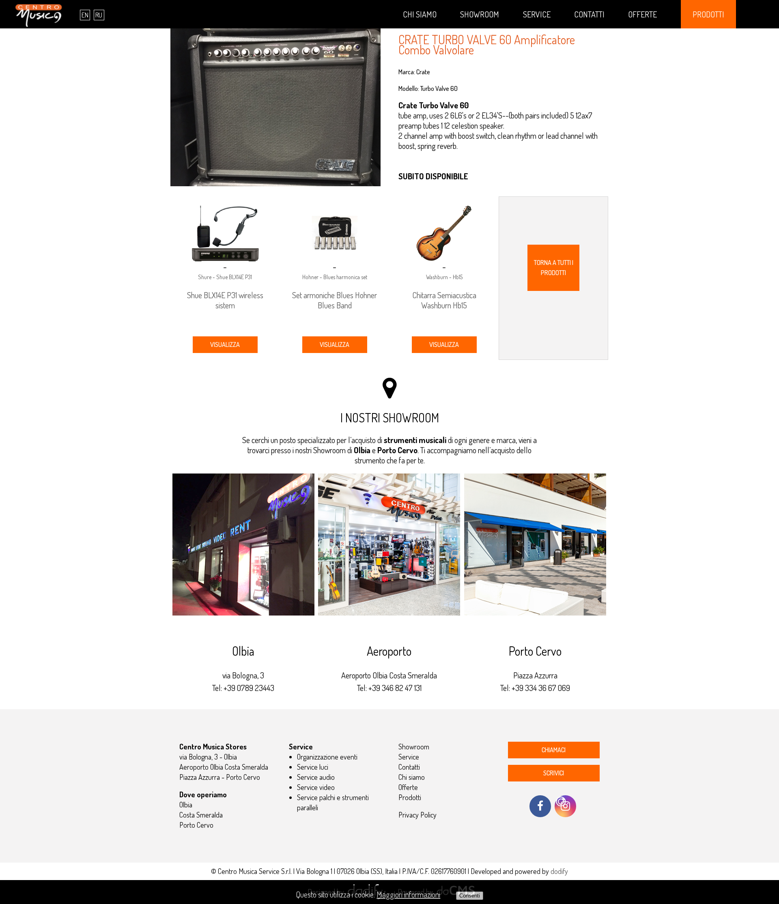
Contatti (589, 14)
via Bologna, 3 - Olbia (208, 756)
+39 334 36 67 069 (541, 687)
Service (537, 14)
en (85, 15)
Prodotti (708, 14)
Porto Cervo (196, 824)
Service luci (312, 766)
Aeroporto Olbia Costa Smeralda (223, 766)
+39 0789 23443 (249, 687)
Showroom (479, 14)
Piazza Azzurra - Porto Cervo (219, 777)
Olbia (185, 804)
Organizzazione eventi (327, 756)
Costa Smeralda (201, 814)
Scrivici (553, 773)
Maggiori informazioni (408, 894)
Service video (316, 787)
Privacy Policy (417, 814)
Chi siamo (420, 14)
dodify (559, 871)
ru (98, 15)
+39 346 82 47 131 (395, 687)
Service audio (316, 777)
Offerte (642, 14)
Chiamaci (554, 750)
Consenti (469, 896)
